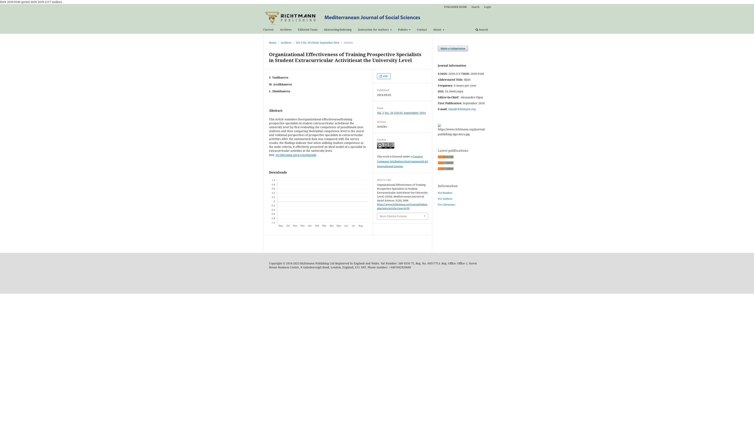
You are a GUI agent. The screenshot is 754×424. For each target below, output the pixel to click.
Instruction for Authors (373, 29)
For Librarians (446, 204)
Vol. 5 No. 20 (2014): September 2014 (317, 42)
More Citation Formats (393, 216)
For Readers (445, 193)
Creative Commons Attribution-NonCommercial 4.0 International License (402, 161)
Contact (422, 29)
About (437, 29)
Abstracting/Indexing (338, 29)
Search (483, 29)
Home (272, 42)
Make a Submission (453, 48)
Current (268, 29)
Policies (403, 29)
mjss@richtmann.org (462, 109)
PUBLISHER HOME (455, 7)
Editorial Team (308, 29)
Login (487, 7)
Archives (286, 29)
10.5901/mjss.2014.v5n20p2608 (295, 155)
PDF (385, 76)
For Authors (445, 198)
